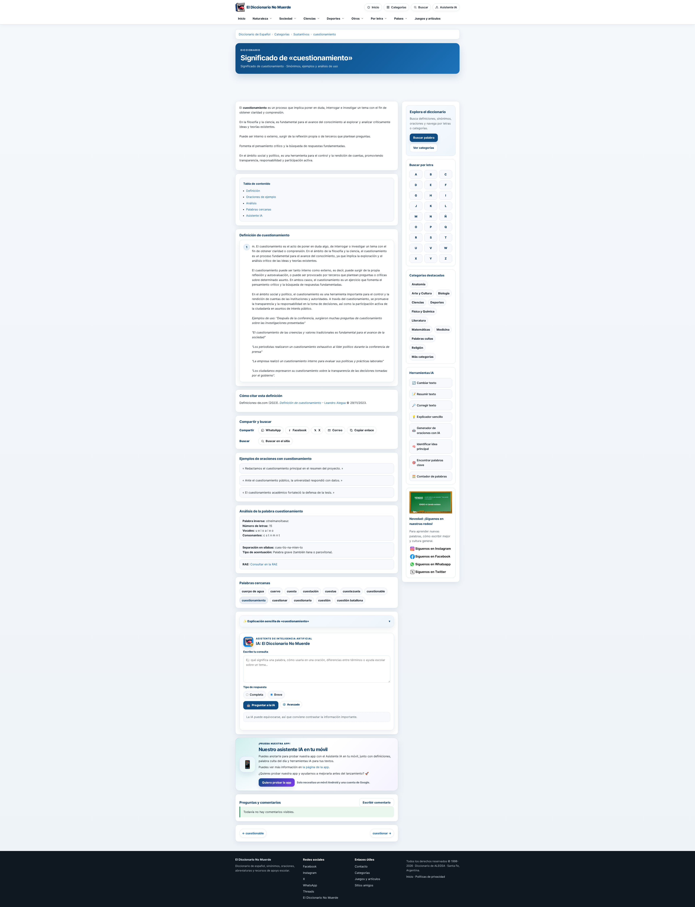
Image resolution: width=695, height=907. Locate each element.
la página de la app (316, 767)
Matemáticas (421, 329)
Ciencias (418, 302)
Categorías (281, 34)
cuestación (311, 591)
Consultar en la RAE (263, 564)
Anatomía (418, 284)
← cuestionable (253, 833)
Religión (417, 347)
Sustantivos (301, 34)
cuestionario (303, 600)
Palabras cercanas (258, 209)
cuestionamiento (324, 34)
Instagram (310, 873)
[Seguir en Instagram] (430, 548)
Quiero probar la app (276, 782)
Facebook (310, 866)
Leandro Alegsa (335, 403)
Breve (278, 694)
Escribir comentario (377, 802)
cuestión (324, 600)
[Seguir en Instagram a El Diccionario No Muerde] (430, 502)
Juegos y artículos (428, 18)
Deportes (437, 302)
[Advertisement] (347, 86)
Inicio (241, 18)
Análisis (251, 203)
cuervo (275, 591)
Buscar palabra (423, 137)
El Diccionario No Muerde (320, 897)
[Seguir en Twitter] (430, 572)
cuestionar (279, 600)
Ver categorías (423, 148)
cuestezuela (351, 591)
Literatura (419, 320)
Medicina (443, 329)
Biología (443, 293)
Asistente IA (254, 215)
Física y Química (423, 311)
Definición (253, 190)
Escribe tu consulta (255, 651)
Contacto (361, 866)
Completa (256, 694)
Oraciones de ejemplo (261, 197)
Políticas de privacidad (430, 876)
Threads (308, 891)
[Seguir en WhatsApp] (430, 564)
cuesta (291, 591)
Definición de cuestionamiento (300, 403)
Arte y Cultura (422, 293)
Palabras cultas (422, 338)
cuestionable (376, 591)
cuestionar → (382, 833)
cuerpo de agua (253, 591)
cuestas (330, 591)
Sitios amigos (364, 885)
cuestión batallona (350, 600)
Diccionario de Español (254, 34)
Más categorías (422, 357)
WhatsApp (310, 885)
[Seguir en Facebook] (430, 556)
